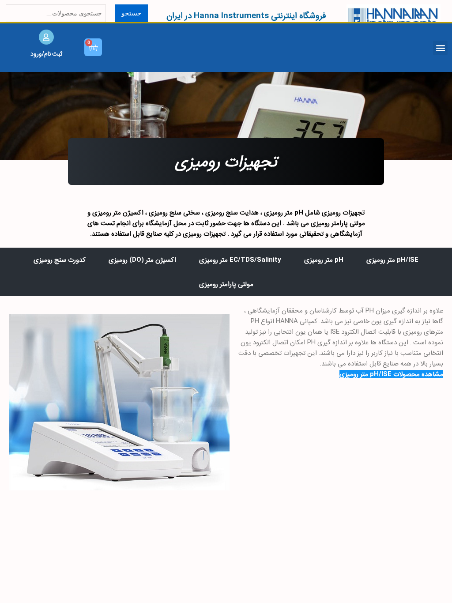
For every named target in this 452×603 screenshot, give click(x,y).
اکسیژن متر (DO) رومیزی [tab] (142, 260)
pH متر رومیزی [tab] (323, 260)
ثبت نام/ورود (46, 53)
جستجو (131, 13)
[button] (440, 48)
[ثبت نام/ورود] (46, 37)
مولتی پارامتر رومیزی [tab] (226, 284)
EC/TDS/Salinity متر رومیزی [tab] (240, 260)
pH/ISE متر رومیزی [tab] (392, 260)
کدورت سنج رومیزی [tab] (60, 260)
